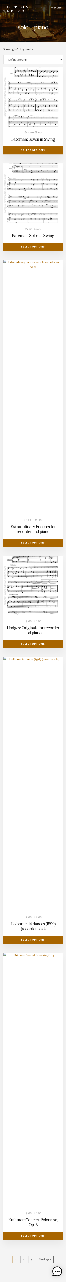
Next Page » (45, 1259)
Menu (58, 8)
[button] (57, 1272)
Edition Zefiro (16, 9)
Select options (33, 150)
